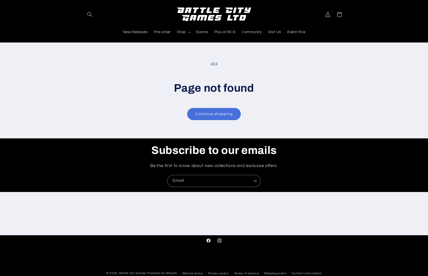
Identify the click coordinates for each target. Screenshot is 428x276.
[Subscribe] (255, 181)
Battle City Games (132, 273)
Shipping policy (275, 273)
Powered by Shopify (162, 273)
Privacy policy (218, 273)
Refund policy (192, 273)
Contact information (307, 273)
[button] (89, 14)
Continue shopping (214, 114)
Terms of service (246, 273)
